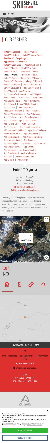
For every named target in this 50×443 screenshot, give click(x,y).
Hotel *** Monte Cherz (32, 55)
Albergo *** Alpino (33, 81)
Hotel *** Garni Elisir (12, 64)
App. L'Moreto (29, 146)
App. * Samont (31, 120)
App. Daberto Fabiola (12, 100)
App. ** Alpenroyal (33, 113)
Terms (47, 261)
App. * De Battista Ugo (13, 120)
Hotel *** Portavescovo (32, 84)
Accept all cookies (25, 430)
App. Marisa (26, 143)
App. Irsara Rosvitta (28, 153)
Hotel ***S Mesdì (10, 71)
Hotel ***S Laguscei (12, 51)
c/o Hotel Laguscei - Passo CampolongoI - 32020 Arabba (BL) (25, 357)
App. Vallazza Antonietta (32, 136)
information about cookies (34, 425)
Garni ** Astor (38, 97)
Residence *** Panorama (13, 81)
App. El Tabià (9, 159)
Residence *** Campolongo (15, 58)
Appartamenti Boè (32, 64)
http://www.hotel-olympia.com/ (25, 190)
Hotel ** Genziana (32, 110)
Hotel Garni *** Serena (29, 71)
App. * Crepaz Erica (11, 123)
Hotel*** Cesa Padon (12, 84)
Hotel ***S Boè (30, 51)
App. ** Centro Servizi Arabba (15, 94)
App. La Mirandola (31, 133)
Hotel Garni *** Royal (31, 87)
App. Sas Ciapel (10, 149)
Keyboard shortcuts (19, 261)
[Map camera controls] (46, 257)
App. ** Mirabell (10, 104)
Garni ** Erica (24, 97)
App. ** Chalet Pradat (28, 104)
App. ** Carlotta (10, 117)
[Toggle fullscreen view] (46, 219)
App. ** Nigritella (36, 94)
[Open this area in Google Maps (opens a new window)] (4, 261)
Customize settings (25, 438)
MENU (10, 14)
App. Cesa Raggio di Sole (25, 156)
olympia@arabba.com (26, 186)
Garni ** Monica (24, 91)
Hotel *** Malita (10, 77)
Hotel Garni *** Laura (30, 74)
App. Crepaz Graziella (12, 146)
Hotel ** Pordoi (9, 97)
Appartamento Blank (12, 140)
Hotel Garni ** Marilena (13, 110)
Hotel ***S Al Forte (28, 68)
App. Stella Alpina (11, 143)
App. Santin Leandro (11, 136)
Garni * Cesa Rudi (28, 123)
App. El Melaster (10, 153)
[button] (24, 250)
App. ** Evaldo (9, 107)
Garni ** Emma (9, 91)
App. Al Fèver (23, 159)
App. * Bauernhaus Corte (29, 117)
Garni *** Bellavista (11, 87)
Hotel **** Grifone (11, 55)
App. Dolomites (29, 140)
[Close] (30, 235)
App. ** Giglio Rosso (26, 107)
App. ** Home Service (32, 100)
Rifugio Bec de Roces (12, 133)
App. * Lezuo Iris (10, 127)
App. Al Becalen (40, 143)
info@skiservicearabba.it (26, 367)
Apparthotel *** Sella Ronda (16, 61)
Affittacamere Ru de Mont (14, 130)
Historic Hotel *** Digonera (30, 77)
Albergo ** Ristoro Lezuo (13, 113)
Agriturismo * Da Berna (37, 130)
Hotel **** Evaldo (10, 68)
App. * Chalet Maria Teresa (30, 127)
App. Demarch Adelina (28, 149)
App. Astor (8, 156)
